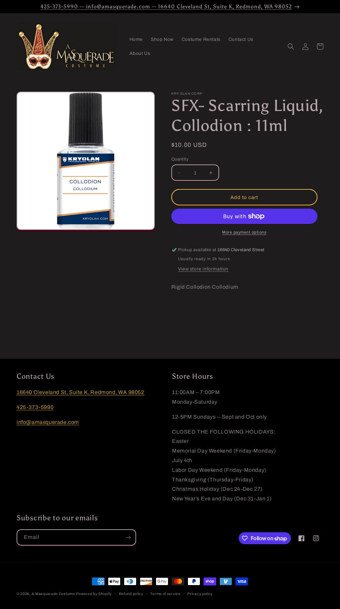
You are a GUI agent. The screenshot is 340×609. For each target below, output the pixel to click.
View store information (203, 268)
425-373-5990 (35, 407)
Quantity (180, 159)
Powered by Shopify (94, 594)
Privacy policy (200, 594)
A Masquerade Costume (53, 594)
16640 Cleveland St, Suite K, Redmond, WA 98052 (80, 392)
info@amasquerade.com (48, 422)
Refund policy (131, 594)
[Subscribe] (128, 537)
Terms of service (165, 594)
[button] (291, 46)
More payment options (244, 232)
